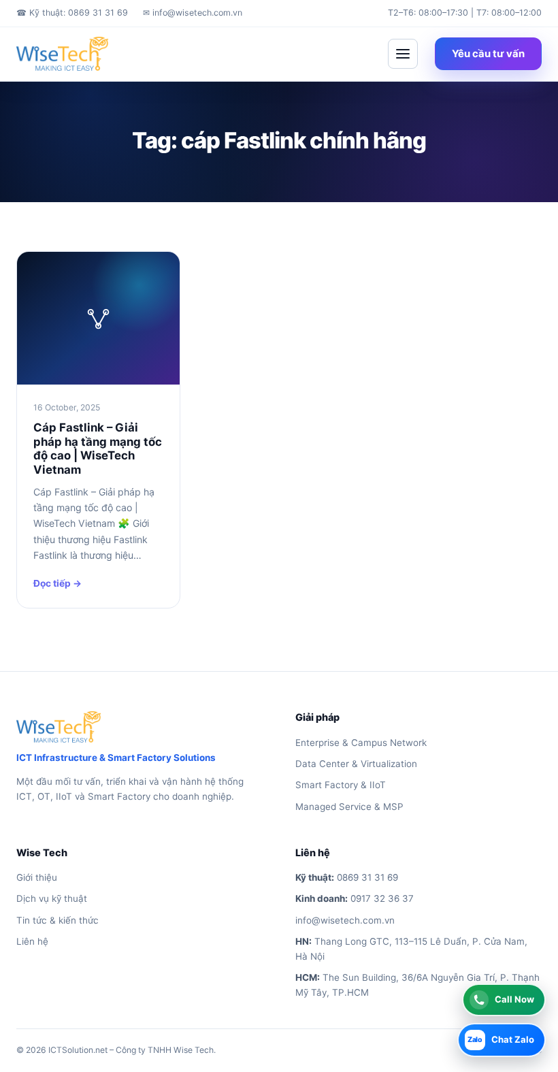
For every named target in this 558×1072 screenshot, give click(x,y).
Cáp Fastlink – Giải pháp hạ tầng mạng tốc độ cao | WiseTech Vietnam (97, 448)
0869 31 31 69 (367, 877)
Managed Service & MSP (349, 806)
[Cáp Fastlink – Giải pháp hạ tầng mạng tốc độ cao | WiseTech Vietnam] (98, 318)
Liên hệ (32, 941)
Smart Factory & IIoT (340, 784)
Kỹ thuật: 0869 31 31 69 (72, 12)
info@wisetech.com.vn (192, 12)
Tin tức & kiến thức (57, 920)
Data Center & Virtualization (356, 763)
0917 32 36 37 (382, 898)
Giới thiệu (36, 877)
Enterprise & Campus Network (361, 742)
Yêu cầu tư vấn (488, 54)
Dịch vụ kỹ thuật (51, 898)
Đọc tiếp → (57, 583)
